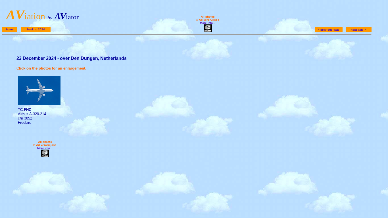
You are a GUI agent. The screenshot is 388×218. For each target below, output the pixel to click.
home (10, 29)
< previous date (328, 29)
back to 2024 (36, 29)
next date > (358, 29)
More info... (207, 22)
